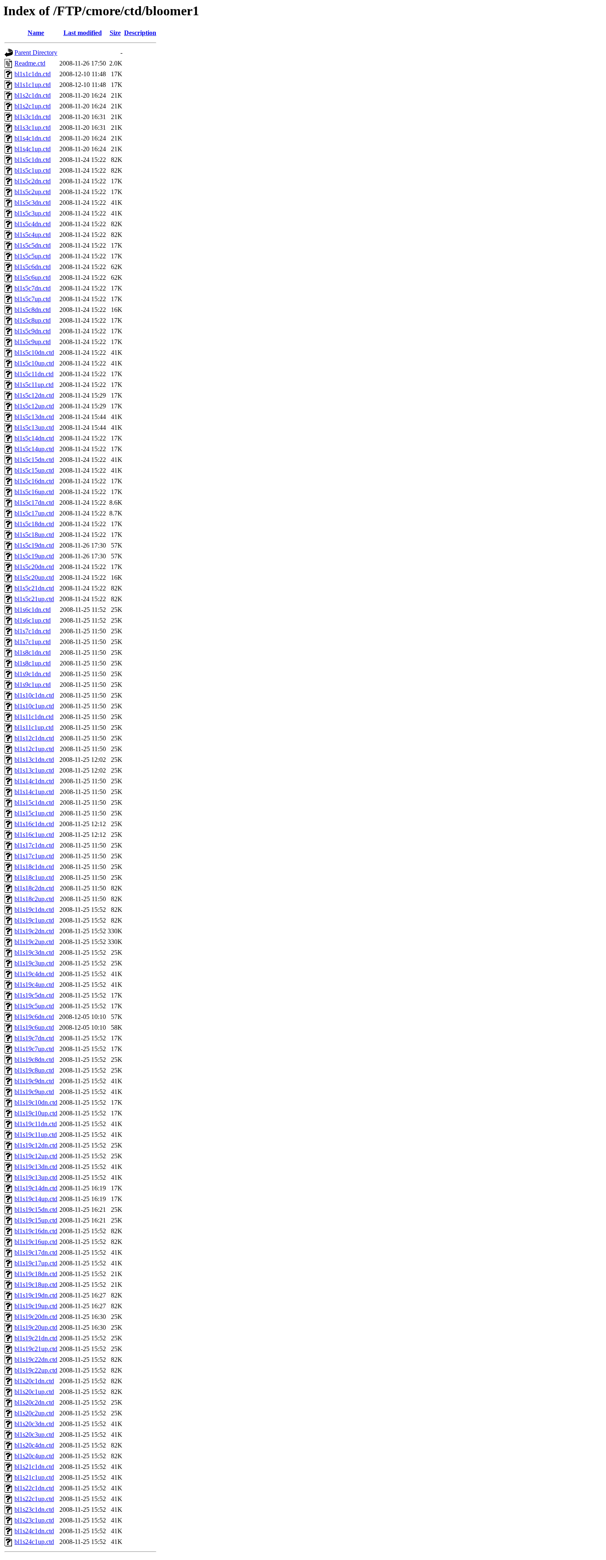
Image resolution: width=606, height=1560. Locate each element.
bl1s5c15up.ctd (34, 470)
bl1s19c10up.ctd (35, 1113)
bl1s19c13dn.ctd (35, 1166)
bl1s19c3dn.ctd (34, 952)
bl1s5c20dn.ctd (34, 566)
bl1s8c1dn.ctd (32, 652)
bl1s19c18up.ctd (35, 1284)
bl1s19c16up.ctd (35, 1241)
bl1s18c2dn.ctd (34, 888)
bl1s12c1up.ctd (34, 748)
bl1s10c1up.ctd (34, 706)
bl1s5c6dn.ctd (32, 266)
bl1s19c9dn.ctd (34, 1081)
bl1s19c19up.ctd (35, 1305)
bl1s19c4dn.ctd (34, 973)
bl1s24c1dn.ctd (34, 1530)
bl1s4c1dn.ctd (32, 138)
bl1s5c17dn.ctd (34, 502)
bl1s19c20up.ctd (35, 1327)
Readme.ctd (29, 63)
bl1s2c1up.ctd (32, 106)
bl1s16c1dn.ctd (34, 823)
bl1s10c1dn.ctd (34, 695)
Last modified (82, 32)
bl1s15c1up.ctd (34, 813)
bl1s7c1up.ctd (32, 641)
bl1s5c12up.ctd (34, 406)
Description (140, 32)
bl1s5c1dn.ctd (32, 159)
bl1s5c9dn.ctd (32, 331)
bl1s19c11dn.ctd (35, 1123)
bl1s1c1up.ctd (32, 84)
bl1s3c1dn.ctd (32, 116)
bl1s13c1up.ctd (34, 770)
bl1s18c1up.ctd (34, 877)
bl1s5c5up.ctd (32, 256)
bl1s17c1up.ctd (34, 856)
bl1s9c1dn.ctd (32, 673)
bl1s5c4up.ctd (32, 234)
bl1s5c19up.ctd (34, 556)
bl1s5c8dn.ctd (32, 309)
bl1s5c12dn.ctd (34, 395)
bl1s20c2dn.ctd (34, 1402)
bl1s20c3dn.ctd (34, 1423)
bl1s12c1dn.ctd (34, 738)
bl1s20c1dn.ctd (34, 1380)
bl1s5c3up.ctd (32, 213)
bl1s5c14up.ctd (34, 448)
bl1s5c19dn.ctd (34, 545)
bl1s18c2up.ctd (34, 898)
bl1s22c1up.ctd (34, 1498)
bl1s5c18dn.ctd (34, 523)
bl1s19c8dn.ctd (34, 1059)
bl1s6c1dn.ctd (32, 609)
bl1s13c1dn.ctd (34, 759)
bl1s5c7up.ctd (32, 298)
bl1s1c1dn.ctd (32, 73)
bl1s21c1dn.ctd (34, 1466)
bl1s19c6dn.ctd (34, 1016)
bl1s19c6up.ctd (34, 1027)
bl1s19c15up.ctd (35, 1220)
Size (115, 32)
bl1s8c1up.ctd (32, 663)
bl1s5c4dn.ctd (32, 223)
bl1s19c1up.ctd (34, 920)
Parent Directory (35, 52)
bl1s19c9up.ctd (34, 1091)
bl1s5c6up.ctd (32, 277)
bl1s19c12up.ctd (35, 1155)
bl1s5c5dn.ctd (32, 245)
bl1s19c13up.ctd (35, 1177)
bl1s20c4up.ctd (34, 1455)
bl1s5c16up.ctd (34, 491)
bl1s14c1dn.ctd (34, 781)
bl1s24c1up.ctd (34, 1541)
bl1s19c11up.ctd (35, 1134)
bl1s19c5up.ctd (34, 1006)
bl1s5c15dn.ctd (34, 459)
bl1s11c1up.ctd (34, 727)
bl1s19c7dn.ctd (34, 1038)
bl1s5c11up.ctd (34, 384)
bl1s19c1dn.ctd (34, 909)
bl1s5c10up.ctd (34, 363)
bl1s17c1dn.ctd (34, 845)
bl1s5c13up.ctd (34, 427)
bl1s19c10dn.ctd (35, 1102)
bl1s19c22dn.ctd (35, 1359)
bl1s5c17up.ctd (34, 513)
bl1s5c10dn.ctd (34, 352)
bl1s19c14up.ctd (35, 1198)
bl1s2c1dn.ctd (32, 95)
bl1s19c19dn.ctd (35, 1295)
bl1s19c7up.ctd (34, 1048)
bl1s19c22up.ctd (35, 1370)
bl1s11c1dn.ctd (34, 716)
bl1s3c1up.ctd (32, 127)
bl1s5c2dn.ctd (32, 181)
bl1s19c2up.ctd (34, 941)
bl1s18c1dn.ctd (34, 866)
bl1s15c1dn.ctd (34, 802)
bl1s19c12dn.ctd (35, 1145)
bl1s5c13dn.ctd (34, 416)
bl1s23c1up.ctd (34, 1520)
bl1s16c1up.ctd (34, 834)
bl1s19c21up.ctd (35, 1348)
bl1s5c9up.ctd (32, 341)
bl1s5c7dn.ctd (32, 288)
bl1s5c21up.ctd (34, 598)
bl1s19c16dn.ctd (35, 1230)
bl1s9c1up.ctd (32, 684)
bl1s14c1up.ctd (34, 791)
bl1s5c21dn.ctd (34, 588)
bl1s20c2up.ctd (34, 1413)
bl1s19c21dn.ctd (35, 1338)
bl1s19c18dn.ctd (35, 1273)
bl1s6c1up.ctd (32, 620)
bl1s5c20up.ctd (34, 577)
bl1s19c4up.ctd (34, 984)
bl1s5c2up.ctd (32, 191)
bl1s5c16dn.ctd (34, 481)
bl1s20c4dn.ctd (34, 1445)
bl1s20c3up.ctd (34, 1434)
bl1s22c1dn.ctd (34, 1488)
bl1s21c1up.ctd (34, 1477)
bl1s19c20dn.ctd (35, 1316)
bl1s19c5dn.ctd (34, 995)
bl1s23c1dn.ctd (34, 1509)
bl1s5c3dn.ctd (32, 202)
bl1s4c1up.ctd (32, 148)
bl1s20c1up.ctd (34, 1391)
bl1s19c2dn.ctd (34, 931)
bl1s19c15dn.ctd (35, 1209)
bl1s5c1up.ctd (32, 170)
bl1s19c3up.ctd (34, 963)
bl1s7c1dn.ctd (32, 631)
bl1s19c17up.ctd (35, 1263)
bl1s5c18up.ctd (34, 534)
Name (36, 32)
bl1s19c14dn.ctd (35, 1188)
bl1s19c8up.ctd (34, 1070)
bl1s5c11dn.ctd (34, 373)
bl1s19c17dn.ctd (35, 1252)
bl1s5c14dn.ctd (34, 438)
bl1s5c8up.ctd (32, 320)
